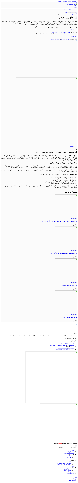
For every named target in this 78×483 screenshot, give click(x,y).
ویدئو (70, 458)
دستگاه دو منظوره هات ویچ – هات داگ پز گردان (63, 253)
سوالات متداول (67, 470)
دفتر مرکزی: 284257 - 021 (67, 343)
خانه (76, 13)
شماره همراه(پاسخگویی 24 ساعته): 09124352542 (62, 345)
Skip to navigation (62, 1)
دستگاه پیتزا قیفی (55, 32)
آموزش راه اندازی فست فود (64, 464)
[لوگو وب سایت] (72, 5)
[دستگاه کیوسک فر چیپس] (66, 281)
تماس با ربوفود (67, 469)
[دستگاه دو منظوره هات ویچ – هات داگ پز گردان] (66, 249)
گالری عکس (68, 457)
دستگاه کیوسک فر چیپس (69, 285)
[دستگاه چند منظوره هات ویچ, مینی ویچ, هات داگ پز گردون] (66, 217)
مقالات (69, 456)
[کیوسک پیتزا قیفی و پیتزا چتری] (66, 313)
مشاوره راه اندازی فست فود (64, 463)
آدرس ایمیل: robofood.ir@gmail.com (65, 349)
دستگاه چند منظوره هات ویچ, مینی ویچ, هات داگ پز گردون (59, 221)
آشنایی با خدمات (67, 461)
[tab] (72, 146)
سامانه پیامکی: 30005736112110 (66, 348)
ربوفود (60, 443)
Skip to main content (72, 1)
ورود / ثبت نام (70, 473)
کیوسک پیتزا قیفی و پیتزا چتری (68, 317)
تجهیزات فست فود (69, 13)
